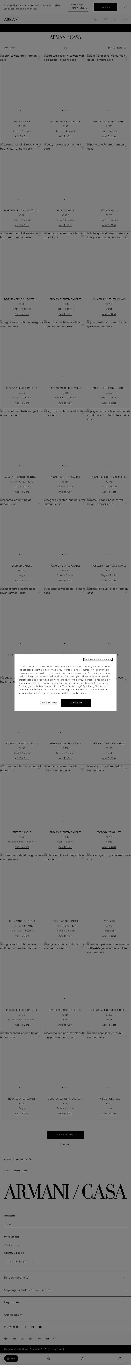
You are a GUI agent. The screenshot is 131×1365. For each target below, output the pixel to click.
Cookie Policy (78, 693)
